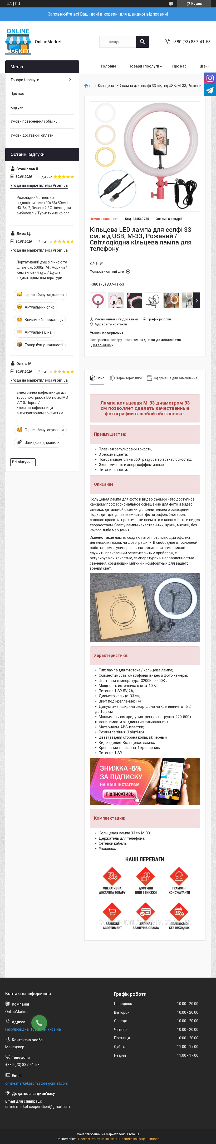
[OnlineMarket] (18, 42)
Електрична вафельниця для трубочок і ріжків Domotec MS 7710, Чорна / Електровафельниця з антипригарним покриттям (42, 402)
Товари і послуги (144, 66)
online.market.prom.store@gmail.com (36, 1083)
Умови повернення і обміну (34, 121)
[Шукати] (142, 42)
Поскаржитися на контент (97, 1139)
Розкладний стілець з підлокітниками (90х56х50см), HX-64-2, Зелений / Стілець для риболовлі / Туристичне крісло (44, 205)
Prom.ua (133, 1134)
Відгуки (17, 107)
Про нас (179, 66)
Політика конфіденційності (139, 1139)
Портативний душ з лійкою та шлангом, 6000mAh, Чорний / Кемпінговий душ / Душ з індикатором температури (42, 270)
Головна (108, 66)
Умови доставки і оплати (32, 135)
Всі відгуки (21, 462)
